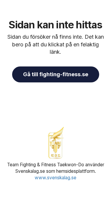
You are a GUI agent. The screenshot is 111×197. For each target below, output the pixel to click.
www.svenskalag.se (55, 177)
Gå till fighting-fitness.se (55, 74)
